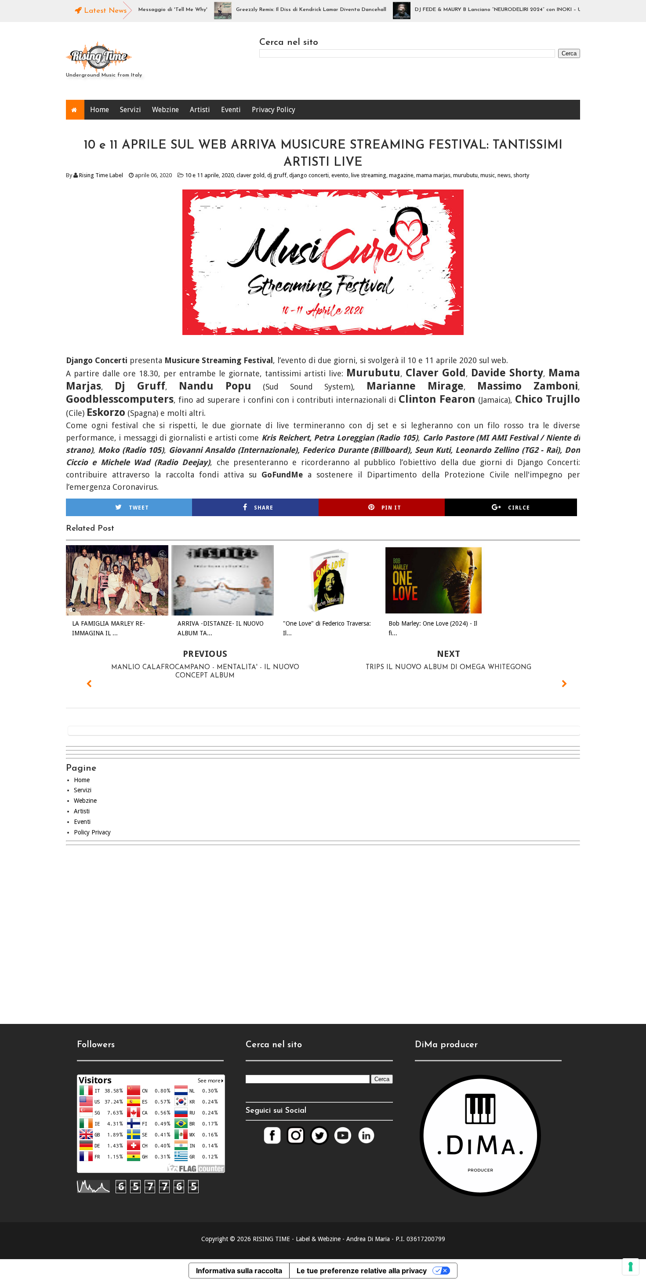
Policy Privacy (92, 832)
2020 (227, 175)
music (487, 175)
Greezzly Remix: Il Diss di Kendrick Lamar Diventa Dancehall (292, 9)
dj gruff (277, 175)
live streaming (368, 175)
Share (263, 508)
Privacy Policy (273, 110)
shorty (521, 175)
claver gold (250, 175)
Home (99, 110)
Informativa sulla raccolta (239, 1270)
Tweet (139, 508)
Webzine (165, 110)
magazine (401, 175)
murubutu (465, 175)
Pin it (391, 508)
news (504, 175)
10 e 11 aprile (202, 175)
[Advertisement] (323, 927)
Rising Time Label (101, 175)
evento (339, 175)
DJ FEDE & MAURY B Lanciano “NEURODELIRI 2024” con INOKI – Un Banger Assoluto (502, 9)
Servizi (130, 110)
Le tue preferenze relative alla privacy (362, 1270)
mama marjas (433, 175)
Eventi (231, 110)
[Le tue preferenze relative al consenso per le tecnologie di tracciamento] (630, 1266)
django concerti (309, 175)
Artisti (200, 110)
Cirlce (519, 508)
